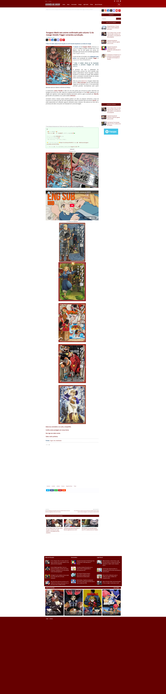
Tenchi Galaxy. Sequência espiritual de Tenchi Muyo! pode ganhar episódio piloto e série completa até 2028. (86, 582)
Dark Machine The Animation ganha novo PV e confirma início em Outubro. (90, 529)
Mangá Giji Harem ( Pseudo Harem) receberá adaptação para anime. (113, 28)
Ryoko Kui (84, 81)
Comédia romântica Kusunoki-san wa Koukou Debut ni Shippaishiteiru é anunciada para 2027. (85, 569)
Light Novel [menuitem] (85, 4)
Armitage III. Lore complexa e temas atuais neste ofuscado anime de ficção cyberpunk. (60, 577)
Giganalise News (69, 486)
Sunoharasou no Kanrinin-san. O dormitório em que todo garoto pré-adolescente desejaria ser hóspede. (114, 57)
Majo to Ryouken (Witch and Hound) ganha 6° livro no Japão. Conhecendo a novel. (112, 582)
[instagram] (116, 1)
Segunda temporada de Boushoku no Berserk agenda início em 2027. (72, 529)
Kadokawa (58, 440)
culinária (58, 486)
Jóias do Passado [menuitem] (98, 4)
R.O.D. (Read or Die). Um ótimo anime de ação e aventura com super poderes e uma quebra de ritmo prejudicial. (54, 530)
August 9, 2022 (74, 146)
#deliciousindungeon (83, 142)
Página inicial (48, 9)
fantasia (62, 486)
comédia (53, 486)
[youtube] (120, 1)
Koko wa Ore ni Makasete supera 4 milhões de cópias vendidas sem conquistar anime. (110, 577)
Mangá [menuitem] (79, 4)
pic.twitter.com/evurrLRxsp (53, 144)
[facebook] (118, 1)
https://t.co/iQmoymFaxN (65, 142)
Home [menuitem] (64, 4)
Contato (50, 1)
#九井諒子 (60, 133)
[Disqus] (72, 464)
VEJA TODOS (116, 587)
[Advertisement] (72, 22)
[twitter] (114, 1)
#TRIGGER (58, 136)
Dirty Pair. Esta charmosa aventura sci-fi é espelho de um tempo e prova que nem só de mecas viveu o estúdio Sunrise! (60, 583)
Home (46, 1)
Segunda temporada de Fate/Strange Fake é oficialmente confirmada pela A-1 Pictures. (114, 49)
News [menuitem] (68, 4)
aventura (53, 9)
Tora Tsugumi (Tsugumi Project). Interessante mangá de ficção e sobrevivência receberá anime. (83, 575)
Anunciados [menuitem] (74, 4)
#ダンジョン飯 (51, 133)
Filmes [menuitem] (91, 4)
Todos (75, 486)
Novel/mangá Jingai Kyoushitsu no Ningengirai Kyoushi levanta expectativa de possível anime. (112, 570)
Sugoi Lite (52, 440)
